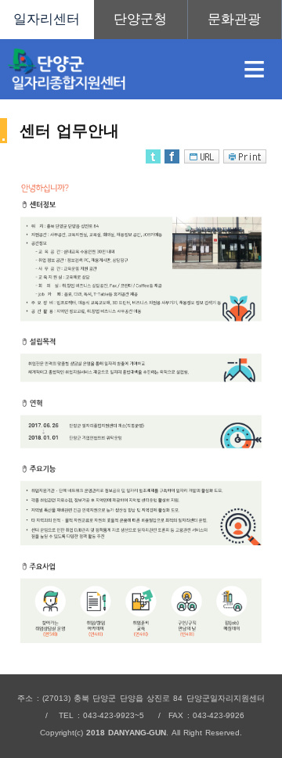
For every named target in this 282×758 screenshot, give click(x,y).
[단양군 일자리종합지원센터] (113, 69)
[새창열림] (141, 19)
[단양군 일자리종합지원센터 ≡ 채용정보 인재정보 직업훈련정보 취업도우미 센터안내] (141, 19)
